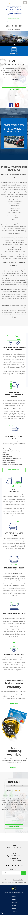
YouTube (18, 866)
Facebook (11, 105)
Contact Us (14, 908)
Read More (14, 704)
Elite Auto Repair (5, 314)
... (14, 79)
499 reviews (18, 4)
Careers (14, 905)
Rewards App (14, 53)
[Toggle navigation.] (25, 2)
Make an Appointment (14, 18)
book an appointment (13, 316)
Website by (18, 880)
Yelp (17, 105)
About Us (14, 896)
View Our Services (14, 470)
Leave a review (14, 821)
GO (23, 872)
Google (9, 866)
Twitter (12, 866)
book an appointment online (20, 258)
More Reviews (14, 826)
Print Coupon (14, 89)
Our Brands (14, 899)
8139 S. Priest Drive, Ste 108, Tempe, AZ (13, 256)
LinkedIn (21, 866)
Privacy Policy (8, 880)
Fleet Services (14, 902)
